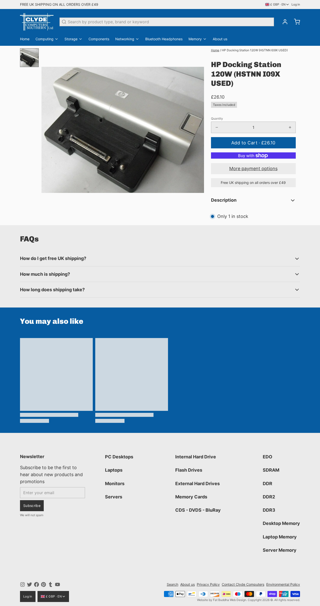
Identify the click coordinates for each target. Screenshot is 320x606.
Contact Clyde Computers (243, 584)
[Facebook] (36, 584)
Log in (296, 4)
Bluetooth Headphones (163, 39)
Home (25, 39)
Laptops (113, 470)
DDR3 (269, 510)
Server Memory (279, 550)
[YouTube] (57, 584)
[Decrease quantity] (216, 127)
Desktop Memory (281, 523)
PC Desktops (119, 456)
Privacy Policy (208, 584)
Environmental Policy (283, 584)
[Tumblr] (50, 584)
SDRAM (271, 470)
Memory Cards (191, 496)
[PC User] (37, 22)
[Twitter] (29, 584)
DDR (267, 483)
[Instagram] (22, 584)
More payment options (253, 168)
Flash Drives (188, 470)
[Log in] (283, 22)
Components (98, 39)
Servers (113, 496)
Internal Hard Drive (195, 456)
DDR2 (269, 496)
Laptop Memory (280, 536)
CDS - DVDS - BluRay (198, 510)
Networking (124, 39)
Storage (71, 39)
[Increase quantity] (290, 127)
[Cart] (295, 22)
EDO (267, 456)
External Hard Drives (197, 483)
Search (172, 584)
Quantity (217, 118)
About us (220, 39)
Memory (195, 39)
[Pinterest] (43, 584)
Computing (45, 39)
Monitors (114, 483)
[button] (253, 142)
